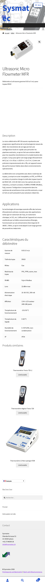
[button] (39, 42)
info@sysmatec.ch (9, 544)
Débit (12, 33)
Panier (34, 578)
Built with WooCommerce (33, 572)
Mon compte (7, 580)
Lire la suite (22, 375)
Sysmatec (15, 13)
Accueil (7, 33)
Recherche (22, 580)
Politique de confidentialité (12, 572)
